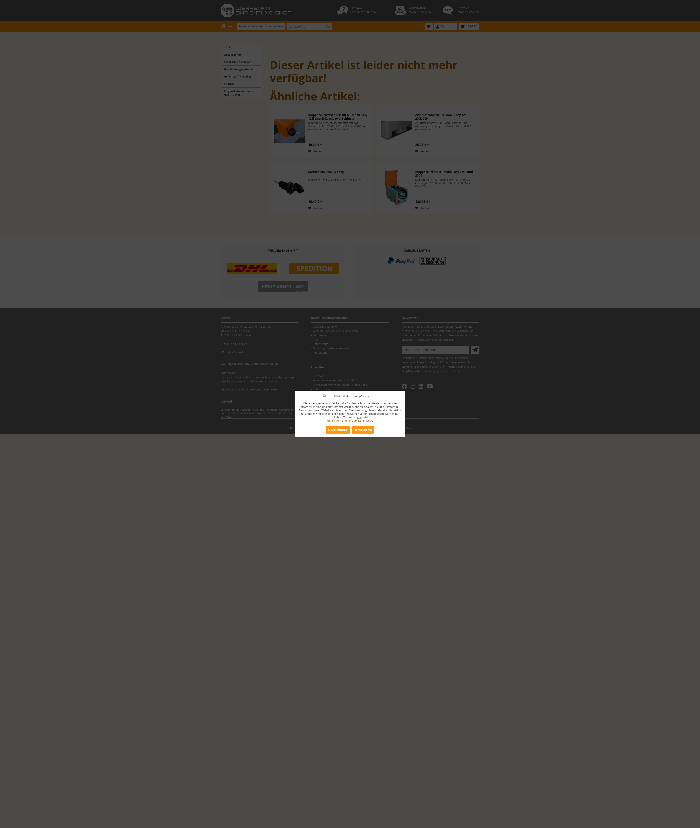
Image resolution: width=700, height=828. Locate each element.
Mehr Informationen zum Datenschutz (350, 420)
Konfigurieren (363, 430)
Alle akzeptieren (338, 430)
